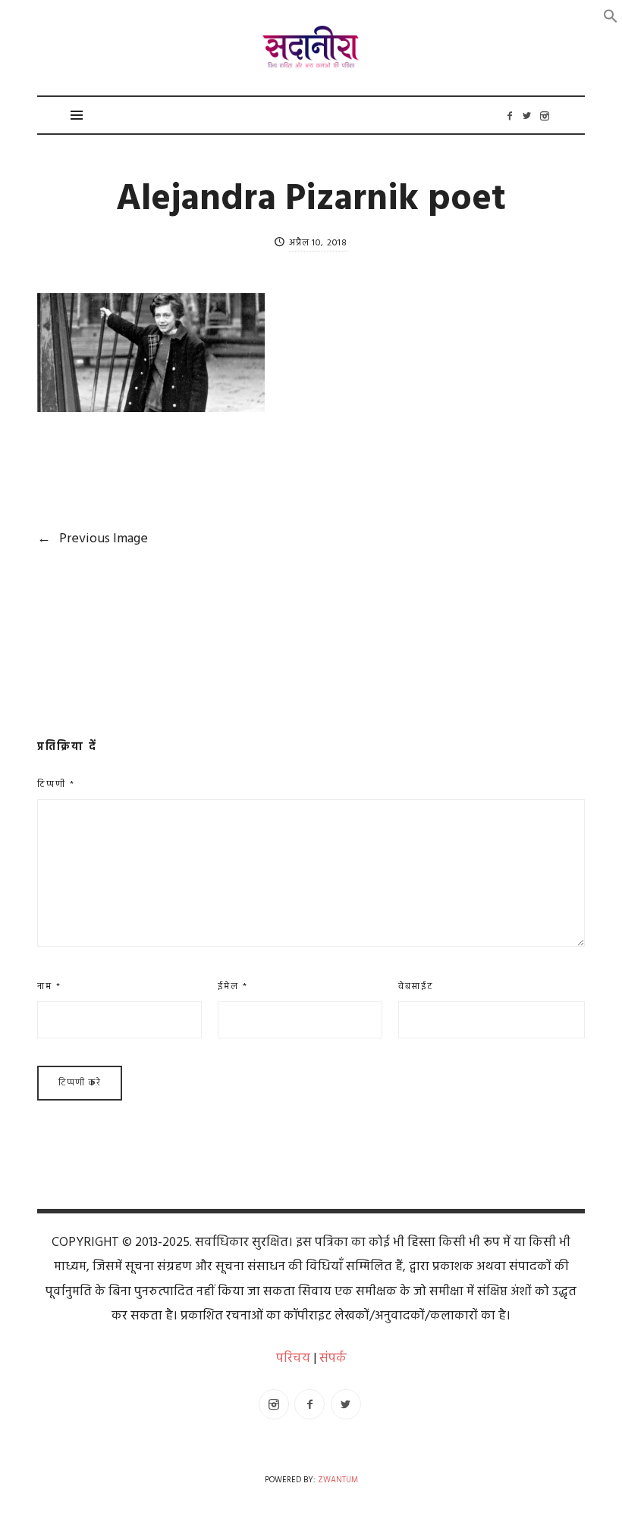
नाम (49, 986)
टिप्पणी (56, 784)
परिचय (293, 1358)
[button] (610, 16)
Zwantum (338, 1480)
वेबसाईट (416, 986)
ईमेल (233, 986)
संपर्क (333, 1358)
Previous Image (92, 539)
